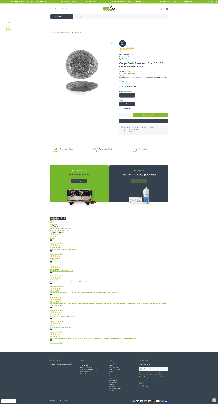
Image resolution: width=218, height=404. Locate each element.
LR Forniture (57, 400)
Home (51, 32)
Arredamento (112, 382)
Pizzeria (111, 373)
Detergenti (112, 384)
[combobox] (121, 16)
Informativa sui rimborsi (86, 363)
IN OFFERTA (112, 386)
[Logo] (109, 9)
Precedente (53, 232)
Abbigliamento (113, 380)
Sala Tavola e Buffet (114, 369)
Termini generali (84, 365)
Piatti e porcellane (114, 363)
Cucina (111, 371)
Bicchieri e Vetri (113, 367)
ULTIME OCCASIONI (115, 389)
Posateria (111, 365)
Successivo (61, 232)
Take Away (112, 378)
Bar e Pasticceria (113, 376)
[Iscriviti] (166, 369)
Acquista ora (143, 121)
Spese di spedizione (124, 77)
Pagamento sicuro (85, 371)
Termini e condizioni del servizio (88, 369)
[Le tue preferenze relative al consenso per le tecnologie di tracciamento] (8, 401)
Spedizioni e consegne (86, 367)
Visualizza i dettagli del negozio (132, 132)
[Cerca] (75, 16)
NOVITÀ (111, 391)
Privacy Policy (83, 373)
